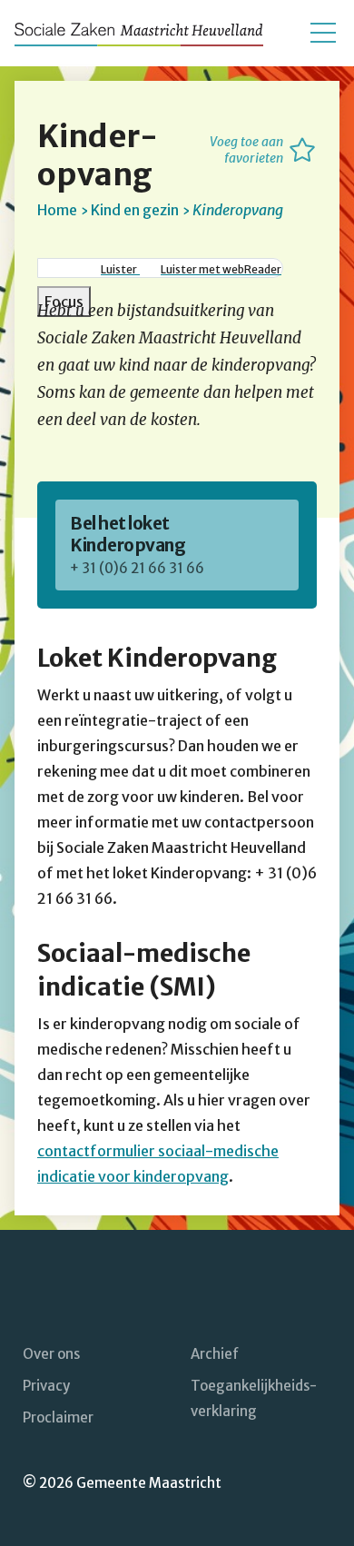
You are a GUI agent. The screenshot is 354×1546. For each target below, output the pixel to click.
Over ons (51, 1354)
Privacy (46, 1385)
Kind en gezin (135, 210)
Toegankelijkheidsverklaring (254, 1398)
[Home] (139, 33)
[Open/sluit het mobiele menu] (323, 33)
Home (57, 210)
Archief (215, 1354)
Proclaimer (58, 1417)
